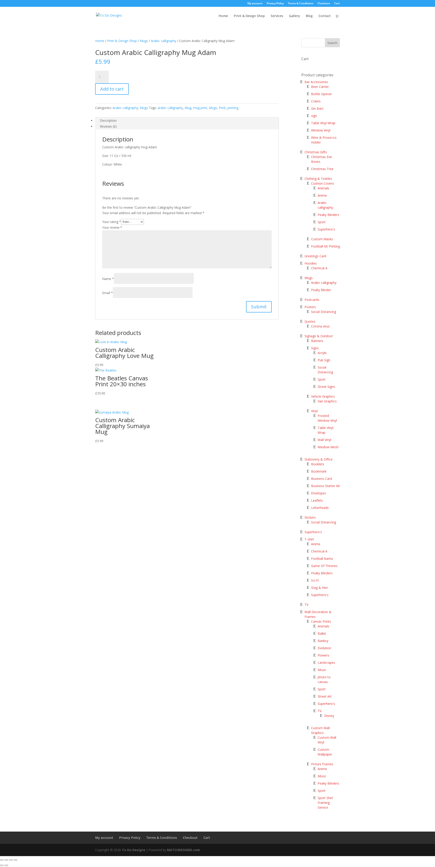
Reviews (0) (108, 126)
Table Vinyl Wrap (323, 123)
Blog (309, 16)
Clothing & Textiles (318, 178)
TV (306, 604)
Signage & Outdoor (318, 336)
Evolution (324, 648)
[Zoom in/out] (15, 860)
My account (255, 3)
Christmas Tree (322, 169)
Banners (317, 341)
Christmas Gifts (315, 152)
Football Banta (322, 558)
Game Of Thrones (324, 566)
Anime (322, 195)
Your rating (111, 221)
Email (107, 293)
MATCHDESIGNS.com (183, 850)
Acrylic (322, 353)
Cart (337, 3)
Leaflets (317, 500)
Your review (112, 227)
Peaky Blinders (328, 215)
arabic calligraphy (170, 108)
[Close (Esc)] (2, 860)
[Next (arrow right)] (6, 865)
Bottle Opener (321, 94)
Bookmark (318, 471)
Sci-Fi (315, 580)
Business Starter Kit (325, 486)
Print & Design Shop (249, 16)
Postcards (311, 299)
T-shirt (309, 539)
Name (108, 279)
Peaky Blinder (321, 290)
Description (108, 120)
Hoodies (310, 263)
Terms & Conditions (300, 3)
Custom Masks (322, 239)
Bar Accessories (316, 82)
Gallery (294, 16)
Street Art (325, 696)
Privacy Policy (275, 3)
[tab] (187, 121)
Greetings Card (315, 256)
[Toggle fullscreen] (11, 860)
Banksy (323, 641)
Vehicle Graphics (323, 396)
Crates (316, 101)
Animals (323, 188)
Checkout (323, 3)
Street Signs (326, 386)
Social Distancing (323, 312)
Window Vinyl (320, 130)
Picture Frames (322, 764)
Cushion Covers (322, 183)
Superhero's (326, 229)
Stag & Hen (320, 587)
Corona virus (320, 326)
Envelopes (318, 493)
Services (277, 16)
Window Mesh (328, 447)
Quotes (309, 321)
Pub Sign (324, 360)
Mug (188, 108)
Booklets (317, 464)
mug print (200, 108)
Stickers (310, 517)
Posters (310, 307)
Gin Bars (317, 108)
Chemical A (319, 268)
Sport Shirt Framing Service (325, 803)
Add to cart (112, 89)
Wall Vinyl (324, 440)
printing (232, 108)
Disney (329, 715)
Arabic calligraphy (163, 41)
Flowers (323, 655)
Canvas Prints (321, 621)
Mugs (144, 41)
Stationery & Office (318, 459)
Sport (322, 222)
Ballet (322, 633)
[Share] (6, 860)
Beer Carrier (320, 86)
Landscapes (326, 662)
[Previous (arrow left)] (2, 865)
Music (322, 670)
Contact (325, 16)
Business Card (321, 478)
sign (314, 116)
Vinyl (314, 411)
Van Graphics (327, 401)
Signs (315, 348)
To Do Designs (133, 850)
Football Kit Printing (325, 246)
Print (222, 108)
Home (223, 16)
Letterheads (320, 507)
